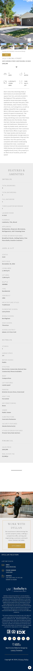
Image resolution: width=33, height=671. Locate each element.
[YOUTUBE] (14, 638)
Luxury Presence (16, 650)
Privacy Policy (23, 660)
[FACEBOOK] (5, 638)
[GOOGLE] (23, 638)
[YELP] (18, 638)
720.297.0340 (9, 572)
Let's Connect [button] (16, 546)
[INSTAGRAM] (9, 638)
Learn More (26, 627)
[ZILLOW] (28, 638)
